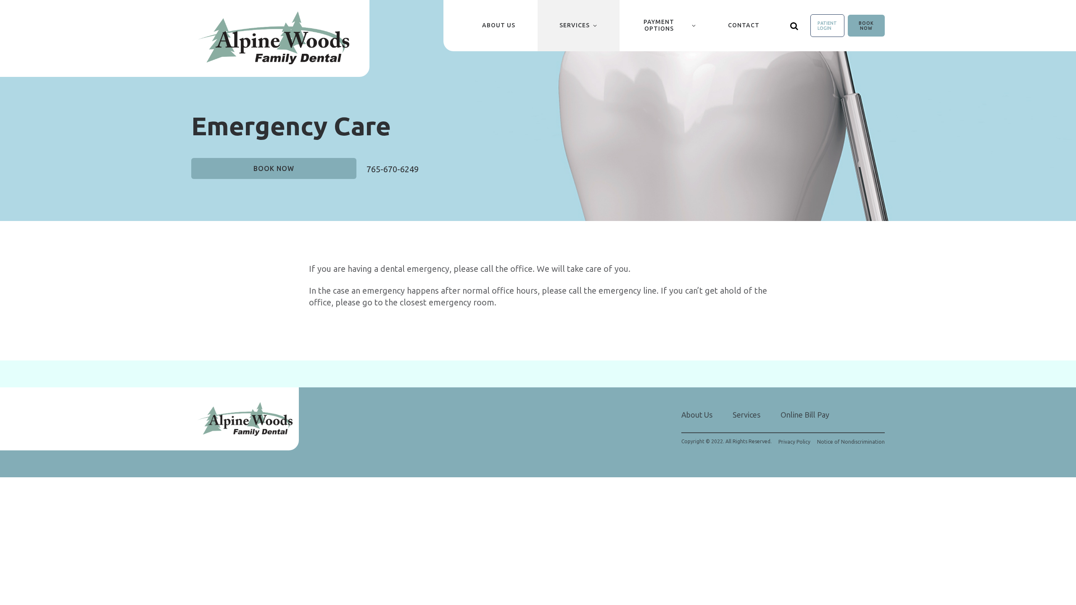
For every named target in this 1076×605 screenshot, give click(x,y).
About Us (498, 25)
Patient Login (827, 26)
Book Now (866, 26)
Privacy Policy (794, 442)
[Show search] (794, 25)
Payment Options (658, 25)
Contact (744, 25)
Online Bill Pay (805, 414)
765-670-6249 (393, 169)
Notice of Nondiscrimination (851, 442)
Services (574, 25)
